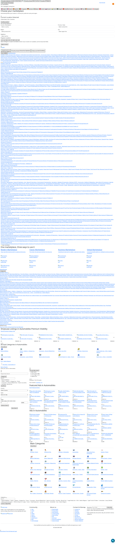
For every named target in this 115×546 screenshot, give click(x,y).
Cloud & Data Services (46, 239)
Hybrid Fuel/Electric (93, 89)
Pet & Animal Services (88, 136)
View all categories (4, 322)
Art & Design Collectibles (26, 76)
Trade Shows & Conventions (75, 191)
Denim (16, 120)
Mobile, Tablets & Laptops (7, 196)
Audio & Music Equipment (7, 150)
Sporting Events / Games (67, 277)
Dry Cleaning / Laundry (86, 135)
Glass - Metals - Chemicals (34, 113)
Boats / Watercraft (6, 97)
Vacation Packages (35, 232)
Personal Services (6, 211)
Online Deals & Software (76, 136)
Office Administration (68, 103)
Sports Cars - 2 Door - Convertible (49, 86)
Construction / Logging (93, 112)
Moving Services (15, 243)
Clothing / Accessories (6, 119)
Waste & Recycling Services (82, 176)
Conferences (4, 66)
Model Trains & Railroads (26, 79)
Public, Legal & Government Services (10, 218)
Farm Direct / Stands (101, 139)
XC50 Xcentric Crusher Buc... (7, 338)
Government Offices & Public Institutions (48, 219)
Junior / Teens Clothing (24, 120)
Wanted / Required (33, 170)
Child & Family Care (18, 203)
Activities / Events (5, 63)
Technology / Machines (23, 209)
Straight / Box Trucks (81, 169)
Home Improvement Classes (100, 146)
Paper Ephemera (75, 79)
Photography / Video (109, 113)
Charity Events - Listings (7, 116)
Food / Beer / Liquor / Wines (41, 107)
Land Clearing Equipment (79, 193)
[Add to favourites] (18, 337)
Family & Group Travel (57, 231)
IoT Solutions (12, 241)
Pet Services (22, 205)
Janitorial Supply (77, 208)
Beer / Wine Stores (5, 139)
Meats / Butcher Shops (20, 140)
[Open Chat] (113, 540)
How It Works (55, 512)
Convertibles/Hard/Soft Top (56, 89)
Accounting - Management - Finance (9, 182)
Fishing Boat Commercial (36, 99)
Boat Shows (44, 65)
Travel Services (26, 232)
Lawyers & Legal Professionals (14, 221)
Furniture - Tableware (26, 163)
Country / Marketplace (6, 25)
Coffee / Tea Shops (50, 139)
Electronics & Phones (97, 135)
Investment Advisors (53, 160)
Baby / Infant (10, 120)
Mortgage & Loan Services (65, 160)
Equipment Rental (24, 153)
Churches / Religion (65, 65)
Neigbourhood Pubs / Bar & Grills (44, 140)
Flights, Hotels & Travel (20, 136)
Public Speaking (37, 148)
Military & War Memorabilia (73, 285)
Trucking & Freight (40, 243)
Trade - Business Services (85, 185)
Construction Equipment (7, 125)
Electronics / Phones (104, 112)
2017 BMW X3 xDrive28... (78, 438)
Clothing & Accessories (49, 135)
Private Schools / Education (25, 148)
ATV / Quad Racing (5, 201)
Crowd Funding (55, 513)
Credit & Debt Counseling (21, 160)
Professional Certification (41, 143)
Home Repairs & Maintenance (71, 203)
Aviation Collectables (63, 76)
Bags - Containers (49, 112)
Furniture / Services (53, 107)
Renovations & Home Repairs (82, 129)
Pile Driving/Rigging (15, 195)
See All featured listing (34, 387)
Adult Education (17, 146)
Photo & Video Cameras (49, 150)
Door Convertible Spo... (92, 438)
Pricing (76, 515)
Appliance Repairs (5, 173)
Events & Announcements (35, 153)
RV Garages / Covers (72, 225)
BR (6, 40)
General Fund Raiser (50, 118)
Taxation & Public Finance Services (73, 222)
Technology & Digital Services (8, 238)
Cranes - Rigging (31, 193)
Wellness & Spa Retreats (46, 232)
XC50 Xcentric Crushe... (49, 396)
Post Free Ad (102, 2)
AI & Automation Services (7, 239)
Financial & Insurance (6, 159)
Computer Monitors (30, 150)
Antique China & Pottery (65, 75)
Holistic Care (19, 212)
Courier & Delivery (5, 243)
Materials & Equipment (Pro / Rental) (103, 235)
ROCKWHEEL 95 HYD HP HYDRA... (84, 338)
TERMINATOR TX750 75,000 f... (45, 338)
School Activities (96, 67)
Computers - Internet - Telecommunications (12, 183)
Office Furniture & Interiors (89, 208)
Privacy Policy (55, 510)
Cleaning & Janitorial (15, 173)
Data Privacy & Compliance (68, 239)
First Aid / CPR (89, 146)
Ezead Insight (55, 509)
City (59, 29)
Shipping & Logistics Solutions (27, 243)
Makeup (33, 96)
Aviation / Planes (5, 92)
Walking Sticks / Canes (61, 82)
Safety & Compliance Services (67, 176)
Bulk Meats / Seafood (39, 139)
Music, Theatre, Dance (26, 188)
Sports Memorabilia (6, 80)
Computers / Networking (80, 112)
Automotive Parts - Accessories (9, 87)
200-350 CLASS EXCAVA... (49, 406)
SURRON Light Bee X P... (34, 438)
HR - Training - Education (29, 183)
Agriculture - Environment (38, 182)
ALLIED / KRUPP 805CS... (63, 396)
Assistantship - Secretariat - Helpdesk (54, 182)
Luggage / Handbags (43, 120)
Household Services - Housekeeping (45, 183)
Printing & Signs (59, 132)
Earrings (9, 179)
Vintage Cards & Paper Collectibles (92, 80)
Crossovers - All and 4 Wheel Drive (38, 85)
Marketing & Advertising (56, 103)
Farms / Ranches (28, 228)
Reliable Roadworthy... (63, 429)
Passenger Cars (108, 89)
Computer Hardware (19, 150)
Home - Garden (57, 113)
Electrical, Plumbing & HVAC (33, 129)
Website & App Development (47, 241)
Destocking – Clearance (58, 235)
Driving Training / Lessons (78, 146)
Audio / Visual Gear (22, 215)
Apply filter (7, 503)
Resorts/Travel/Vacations (29, 115)
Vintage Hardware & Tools (8, 82)
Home (32, 510)
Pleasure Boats (88, 99)
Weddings (96, 191)
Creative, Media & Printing (7, 130)
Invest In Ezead (55, 520)
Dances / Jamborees (22, 66)
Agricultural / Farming (16, 106)
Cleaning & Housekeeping (26, 235)
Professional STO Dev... (63, 419)
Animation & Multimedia (7, 132)
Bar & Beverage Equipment (20, 208)
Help (32, 509)
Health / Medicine (63, 107)
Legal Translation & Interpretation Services (32, 221)
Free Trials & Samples (31, 136)
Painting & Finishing (69, 129)
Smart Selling (55, 515)
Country (2, 388)
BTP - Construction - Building (82, 182)
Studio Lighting (94, 215)
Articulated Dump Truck (7, 193)
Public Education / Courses (85, 67)
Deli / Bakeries (71, 139)
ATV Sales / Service (5, 106)
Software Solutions (34, 241)
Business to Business (6, 110)
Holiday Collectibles (97, 77)
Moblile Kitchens (31, 140)
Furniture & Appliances (6, 162)
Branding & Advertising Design (21, 132)
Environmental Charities (38, 118)
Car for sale (60, 437)
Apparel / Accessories (27, 106)
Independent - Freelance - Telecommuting (64, 183)
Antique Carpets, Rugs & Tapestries (50, 75)
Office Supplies (100, 208)
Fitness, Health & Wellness (7, 136)
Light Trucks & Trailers (95, 85)
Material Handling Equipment (9, 109)
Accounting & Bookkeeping (7, 103)
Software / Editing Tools (84, 215)
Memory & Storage (53, 215)
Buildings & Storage (14, 153)
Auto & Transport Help (6, 203)
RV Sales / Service (57, 109)
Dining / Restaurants (80, 139)
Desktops (38, 123)
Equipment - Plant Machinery (8, 113)
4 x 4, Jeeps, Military (6, 89)
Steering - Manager (54, 185)
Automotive (37, 106)
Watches (46, 179)
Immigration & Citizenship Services (67, 219)
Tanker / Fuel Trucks (92, 169)
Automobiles (4, 83)
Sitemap (77, 510)
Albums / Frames (12, 215)
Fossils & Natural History (49, 77)
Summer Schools (57, 148)
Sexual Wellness (48, 96)
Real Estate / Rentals (67, 109)
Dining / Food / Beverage (7, 138)
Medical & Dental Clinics (42, 166)
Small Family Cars (36, 86)
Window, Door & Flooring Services (84, 173)
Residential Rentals (76, 228)
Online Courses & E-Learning (27, 143)
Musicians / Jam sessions (38, 67)
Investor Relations (79, 520)
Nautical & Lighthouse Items (63, 79)
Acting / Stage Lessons (6, 146)
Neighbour (3, 34)
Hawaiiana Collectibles (85, 77)
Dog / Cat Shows (32, 66)
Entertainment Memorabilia (25, 77)
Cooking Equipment (49, 208)
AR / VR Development (19, 239)
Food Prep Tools (68, 208)
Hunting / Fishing (73, 107)
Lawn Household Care (98, 107)
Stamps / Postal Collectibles (18, 80)
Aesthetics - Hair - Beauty (25, 182)
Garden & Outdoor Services (71, 235)
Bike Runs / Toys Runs (24, 65)
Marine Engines (54, 99)
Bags (2, 158)
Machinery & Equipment (7, 155)
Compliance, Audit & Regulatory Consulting (11, 219)
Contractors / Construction (91, 106)
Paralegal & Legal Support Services (35, 222)
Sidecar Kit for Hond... (92, 419)
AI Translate (10, 2)
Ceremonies (10, 191)
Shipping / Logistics (78, 109)
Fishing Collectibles (37, 77)
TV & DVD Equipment (83, 150)
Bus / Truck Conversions (17, 225)
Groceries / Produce (42, 136)
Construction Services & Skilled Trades (10, 128)
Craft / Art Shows (12, 66)
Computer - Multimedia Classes (64, 146)
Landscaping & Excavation (57, 129)
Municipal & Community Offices (92, 221)
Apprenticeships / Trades (27, 146)
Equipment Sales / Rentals (19, 107)
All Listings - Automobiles (9, 364)
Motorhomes (55, 225)
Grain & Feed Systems (81, 153)
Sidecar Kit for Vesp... (77, 419)
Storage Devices (83, 123)
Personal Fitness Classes (12, 148)
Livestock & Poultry (108, 153)
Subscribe (109, 507)
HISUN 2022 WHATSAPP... (107, 438)
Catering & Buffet (31, 208)
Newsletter (89, 507)
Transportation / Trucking (99, 109)
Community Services (91, 65)
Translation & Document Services (94, 103)
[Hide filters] (1, 371)
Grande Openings (85, 66)
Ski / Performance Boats (104, 99)
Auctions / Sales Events (13, 65)
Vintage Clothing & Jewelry (41, 288)
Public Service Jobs (25, 185)
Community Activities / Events (78, 65)
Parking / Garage (66, 228)
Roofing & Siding (94, 129)
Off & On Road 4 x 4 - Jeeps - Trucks (23, 86)
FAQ (53, 516)
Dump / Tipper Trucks (20, 169)
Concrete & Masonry (20, 129)
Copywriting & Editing (34, 132)
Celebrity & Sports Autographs (92, 76)
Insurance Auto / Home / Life (85, 107)
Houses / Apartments (38, 228)
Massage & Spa (37, 212)
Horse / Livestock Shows (7, 67)
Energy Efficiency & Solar (7, 176)
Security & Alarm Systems (69, 173)
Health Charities (59, 118)
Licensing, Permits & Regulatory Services (53, 221)
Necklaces (36, 179)
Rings (41, 179)
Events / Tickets (107, 135)
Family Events (35, 191)
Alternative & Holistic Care (7, 166)
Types (2, 392)
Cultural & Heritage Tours (44, 231)
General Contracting (45, 129)
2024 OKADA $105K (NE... (35, 406)
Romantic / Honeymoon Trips (85, 231)
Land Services (90, 153)
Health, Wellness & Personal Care (9, 165)
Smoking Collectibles (108, 79)
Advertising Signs (5, 75)
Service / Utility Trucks (70, 169)
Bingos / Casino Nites (35, 65)
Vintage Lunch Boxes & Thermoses (24, 82)
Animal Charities (5, 118)
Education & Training (6, 142)
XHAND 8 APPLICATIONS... (78, 406)
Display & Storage (59, 208)
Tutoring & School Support (39, 188)
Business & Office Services (7, 102)
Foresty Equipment (67, 193)
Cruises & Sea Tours (33, 231)
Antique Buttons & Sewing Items (33, 75)
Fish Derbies (40, 66)
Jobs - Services (5, 180)
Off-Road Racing (63, 201)
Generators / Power (46, 225)
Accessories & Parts (6, 225)
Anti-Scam (54, 518)
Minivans (101, 89)
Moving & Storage (38, 173)
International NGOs (69, 118)
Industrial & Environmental (7, 175)
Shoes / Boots (61, 120)
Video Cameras (102, 215)
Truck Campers (108, 225)
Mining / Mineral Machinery (102, 193)
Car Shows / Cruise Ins (54, 65)
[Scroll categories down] (2, 62)
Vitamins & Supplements (65, 96)
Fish (18, 72)
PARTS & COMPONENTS (45, 126)
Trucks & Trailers (73, 126)
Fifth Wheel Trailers (36, 225)
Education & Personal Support (44, 203)
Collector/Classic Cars (43, 89)
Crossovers (66, 89)
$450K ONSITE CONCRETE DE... (65, 338)
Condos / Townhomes (17, 228)
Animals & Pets (5, 70)
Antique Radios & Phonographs (102, 75)
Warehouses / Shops (105, 228)
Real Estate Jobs (34, 185)
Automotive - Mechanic (69, 182)
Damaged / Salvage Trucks (7, 169)
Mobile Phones (30, 198)
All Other (14, 89)
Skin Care (56, 96)
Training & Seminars (87, 191)
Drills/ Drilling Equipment (49, 193)
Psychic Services (61, 212)
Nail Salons (53, 212)
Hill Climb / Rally (39, 201)
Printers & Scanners (61, 150)
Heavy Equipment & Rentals (34, 176)
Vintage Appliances (49, 80)
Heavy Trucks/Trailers (47, 113)
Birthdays (3, 191)
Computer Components (29, 123)
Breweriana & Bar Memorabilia (76, 76)
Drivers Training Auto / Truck (105, 106)
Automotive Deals (16, 135)
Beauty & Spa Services (19, 166)
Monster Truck (55, 201)
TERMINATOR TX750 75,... (107, 396)
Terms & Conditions (56, 519)
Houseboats (46, 99)
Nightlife (54, 191)
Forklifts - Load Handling (21, 113)
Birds (2, 72)
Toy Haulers (92, 225)
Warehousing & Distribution (60, 243)
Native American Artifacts (49, 79)
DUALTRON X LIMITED (106, 428)
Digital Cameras (31, 215)
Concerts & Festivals (19, 191)
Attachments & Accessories (20, 193)
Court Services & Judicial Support (30, 219)
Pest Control (46, 173)
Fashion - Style (5, 156)
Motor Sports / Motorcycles (24, 109)
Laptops (23, 198)
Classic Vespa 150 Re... (106, 419)
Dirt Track (20, 201)
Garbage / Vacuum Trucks (32, 169)
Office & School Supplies (63, 136)
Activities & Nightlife (6, 135)
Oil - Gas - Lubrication (97, 113)
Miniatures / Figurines (13, 79)
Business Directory (6, 105)
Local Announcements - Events (8, 189)
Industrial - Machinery (67, 113)
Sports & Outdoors (62, 191)
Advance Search (4, 405)
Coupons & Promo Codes (73, 135)
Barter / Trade (4, 153)
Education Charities (27, 118)
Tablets (50, 198)
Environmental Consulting (20, 176)
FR (9, 40)
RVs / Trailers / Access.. (6, 115)
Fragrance (21, 96)
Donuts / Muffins (90, 139)
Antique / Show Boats (6, 99)
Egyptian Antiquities (13, 77)
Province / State (61, 25)
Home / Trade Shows (108, 66)
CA (1, 40)
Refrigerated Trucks (59, 169)
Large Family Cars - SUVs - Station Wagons (78, 85)
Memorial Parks (46, 212)
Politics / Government (62, 67)
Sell (32, 512)
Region (2, 29)
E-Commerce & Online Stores (82, 239)
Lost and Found (27, 67)
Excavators (59, 193)
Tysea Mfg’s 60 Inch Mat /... (102, 338)
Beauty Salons (12, 212)
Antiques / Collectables (7, 73)
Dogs (14, 72)
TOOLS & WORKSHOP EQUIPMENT (60, 126)
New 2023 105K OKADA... (35, 396)
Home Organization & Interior (86, 235)
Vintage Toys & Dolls (38, 82)
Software (76, 123)
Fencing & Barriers (58, 153)
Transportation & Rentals (15, 232)
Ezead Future (34, 518)
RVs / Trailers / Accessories (8, 223)
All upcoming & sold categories (10, 62)
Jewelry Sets (29, 179)
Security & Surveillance (72, 150)
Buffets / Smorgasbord (16, 139)
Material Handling (90, 193)
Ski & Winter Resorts (97, 231)
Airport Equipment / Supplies (15, 93)
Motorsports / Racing (6, 199)
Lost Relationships (18, 67)
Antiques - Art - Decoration (7, 163)
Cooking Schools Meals (61, 139)
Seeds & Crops (28, 155)
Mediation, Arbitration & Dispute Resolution (73, 221)
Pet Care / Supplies (47, 109)
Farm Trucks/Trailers (47, 153)
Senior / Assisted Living (87, 228)
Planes (25, 93)
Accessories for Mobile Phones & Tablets (10, 198)
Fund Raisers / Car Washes (63, 66)
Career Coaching (5, 143)
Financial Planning (33, 160)
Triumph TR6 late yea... (49, 429)
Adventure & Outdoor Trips (7, 231)
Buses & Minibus (5, 85)
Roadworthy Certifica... (78, 429)
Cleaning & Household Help (30, 203)
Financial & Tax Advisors (31, 103)
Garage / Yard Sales (75, 66)
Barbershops (4, 212)
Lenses (46, 215)
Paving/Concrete (5, 195)
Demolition (39, 193)
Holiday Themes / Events (96, 66)
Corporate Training (15, 143)
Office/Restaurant (87, 113)
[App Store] (10, 513)
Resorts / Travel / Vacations (8, 229)
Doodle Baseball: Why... (92, 429)
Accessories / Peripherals (7, 123)
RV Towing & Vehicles (83, 225)
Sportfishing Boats (6, 100)
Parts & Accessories (18, 155)
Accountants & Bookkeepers (8, 160)
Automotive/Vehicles (29, 112)
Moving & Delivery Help (85, 203)
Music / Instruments (38, 79)
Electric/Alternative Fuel (76, 89)
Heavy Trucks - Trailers (7, 168)
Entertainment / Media (6, 107)
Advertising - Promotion (7, 112)
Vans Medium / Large (38, 90)
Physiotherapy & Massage (69, 166)
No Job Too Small (5, 202)
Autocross (14, 201)
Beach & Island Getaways (21, 231)
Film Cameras (39, 215)
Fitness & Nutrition (31, 166)
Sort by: (34, 370)
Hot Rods (85, 89)
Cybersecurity (56, 239)
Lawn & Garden (99, 153)
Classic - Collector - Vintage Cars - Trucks (19, 85)
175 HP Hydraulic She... (106, 406)
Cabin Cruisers (16, 99)
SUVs (2, 90)
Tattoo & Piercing (84, 212)
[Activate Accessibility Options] (113, 4)
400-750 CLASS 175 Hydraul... (26, 338)
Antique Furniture (89, 75)
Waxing (91, 212)
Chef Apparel (40, 208)
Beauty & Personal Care (37, 135)
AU (4, 40)
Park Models (63, 225)
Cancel (2, 503)
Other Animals (24, 72)
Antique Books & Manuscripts (17, 75)
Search (32, 515)
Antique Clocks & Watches (78, 75)
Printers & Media (63, 215)
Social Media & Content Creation (72, 132)
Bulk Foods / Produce (28, 139)
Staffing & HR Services (80, 103)
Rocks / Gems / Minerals (96, 79)
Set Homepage (34, 520)
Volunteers (23, 69)
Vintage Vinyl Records (49, 82)
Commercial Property (6, 228)
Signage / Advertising (11, 209)
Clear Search (14, 408)
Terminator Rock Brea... (49, 438)
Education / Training (6, 145)
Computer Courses (6, 188)
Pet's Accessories (32, 72)
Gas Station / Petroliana (73, 77)
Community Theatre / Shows (103, 65)
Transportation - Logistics (98, 185)
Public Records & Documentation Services (55, 222)
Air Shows (4, 65)
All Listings (77, 513)
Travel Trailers (100, 225)
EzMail (32, 513)
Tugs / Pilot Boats (15, 100)
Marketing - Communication (99, 183)
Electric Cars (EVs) (51, 85)
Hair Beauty (27, 96)
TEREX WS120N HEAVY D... (78, 396)
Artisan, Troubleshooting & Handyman (10, 235)
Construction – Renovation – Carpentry (42, 235)
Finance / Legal (30, 107)
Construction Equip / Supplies (76, 106)
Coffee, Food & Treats (61, 135)
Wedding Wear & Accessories (16, 158)
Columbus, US (39, 382)
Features (33, 516)
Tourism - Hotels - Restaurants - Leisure (69, 185)
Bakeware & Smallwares (7, 208)
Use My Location (5, 22)
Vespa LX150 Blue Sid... (49, 419)
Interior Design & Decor (27, 173)
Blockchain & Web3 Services (33, 239)
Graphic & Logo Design (96, 239)
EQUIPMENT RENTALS (23, 126)
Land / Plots (47, 228)
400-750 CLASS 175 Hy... (92, 396)
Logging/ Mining (5, 192)
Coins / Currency (104, 76)
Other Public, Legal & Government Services (16, 222)
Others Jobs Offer (15, 185)
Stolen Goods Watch (14, 69)
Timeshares (97, 228)
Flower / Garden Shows (50, 66)
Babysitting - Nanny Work (96, 182)
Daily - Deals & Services (7, 133)
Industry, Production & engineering (83, 183)
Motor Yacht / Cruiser (77, 99)
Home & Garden (52, 136)
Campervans (27, 225)
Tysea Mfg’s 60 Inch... (92, 406)
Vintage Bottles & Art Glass (61, 80)
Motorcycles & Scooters (8, 86)
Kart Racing (47, 201)
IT (11, 40)
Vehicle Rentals (49, 243)
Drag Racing (26, 201)
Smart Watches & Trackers (41, 198)
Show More (3, 347)
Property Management (56, 173)
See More (3, 385)
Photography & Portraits (100, 136)
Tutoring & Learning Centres (55, 143)
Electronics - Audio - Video (7, 149)
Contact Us (77, 509)
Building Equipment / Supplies (47, 106)
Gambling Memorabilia (61, 77)
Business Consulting (20, 103)
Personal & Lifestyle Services (12, 205)
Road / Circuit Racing (73, 201)
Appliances (17, 163)
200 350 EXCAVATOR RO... (63, 406)
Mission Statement (79, 519)
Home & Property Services (7, 172)
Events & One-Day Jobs (58, 203)
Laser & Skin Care (28, 212)
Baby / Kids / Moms (26, 135)
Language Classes (15, 188)
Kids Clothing (34, 120)
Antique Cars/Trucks (22, 89)
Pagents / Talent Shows (51, 67)
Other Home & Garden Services (23, 236)
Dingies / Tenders (25, 99)
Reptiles (40, 72)
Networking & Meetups (46, 191)
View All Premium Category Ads (8, 331)
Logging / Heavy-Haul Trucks (46, 169)
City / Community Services (62, 106)
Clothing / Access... (69, 112)
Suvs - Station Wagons (64, 86)
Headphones (39, 150)
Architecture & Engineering (7, 129)
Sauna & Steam (70, 212)
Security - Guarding (44, 185)
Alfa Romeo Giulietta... (34, 419)
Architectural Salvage (14, 76)
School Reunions (105, 67)
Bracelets (3, 179)
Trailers (11, 170)
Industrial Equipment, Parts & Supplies (50, 176)
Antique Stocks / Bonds (104, 282)
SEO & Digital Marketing (22, 241)
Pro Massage (40, 96)
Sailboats (95, 99)
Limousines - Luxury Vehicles (97, 291)
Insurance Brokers (43, 160)
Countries (77, 512)
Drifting (32, 201)
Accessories (4, 93)
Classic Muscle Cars (33, 89)
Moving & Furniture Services (8, 236)
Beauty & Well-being (6, 95)
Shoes (7, 158)
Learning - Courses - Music (7, 186)
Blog (32, 519)
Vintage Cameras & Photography (76, 80)
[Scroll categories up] (1, 62)
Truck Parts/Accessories (26, 90)
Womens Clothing (69, 120)
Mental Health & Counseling (55, 166)
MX (13, 40)
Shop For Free (78, 518)
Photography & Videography (47, 132)
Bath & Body (4, 96)
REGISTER (13, 53)
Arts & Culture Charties (16, 118)
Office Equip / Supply (36, 109)
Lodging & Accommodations (70, 231)
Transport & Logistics (6, 242)
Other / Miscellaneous (97, 203)
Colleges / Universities (50, 146)
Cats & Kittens (8, 72)
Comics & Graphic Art (94, 284)
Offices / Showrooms (56, 228)
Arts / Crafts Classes (39, 146)
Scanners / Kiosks (72, 215)
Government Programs (69, 153)
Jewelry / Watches (77, 113)
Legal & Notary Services (44, 103)
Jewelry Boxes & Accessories (19, 179)
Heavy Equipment (34, 126)
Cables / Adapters (18, 123)
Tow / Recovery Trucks (103, 169)
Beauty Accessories (13, 96)
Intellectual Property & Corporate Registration (87, 219)
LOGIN (9, 53)
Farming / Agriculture (6, 152)
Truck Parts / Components (21, 170)
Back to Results (4, 367)
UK (18, 40)
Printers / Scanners (68, 123)
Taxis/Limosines (16, 90)
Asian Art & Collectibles (39, 76)
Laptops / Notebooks (47, 123)
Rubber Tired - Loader (26, 195)
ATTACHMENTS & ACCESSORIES (9, 126)
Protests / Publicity (73, 67)
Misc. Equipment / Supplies (65, 99)
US (16, 40)
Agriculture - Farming (18, 112)
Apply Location (4, 44)
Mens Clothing (53, 120)
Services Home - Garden (7, 233)
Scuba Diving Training (47, 148)
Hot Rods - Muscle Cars (62, 85)
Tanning (76, 212)
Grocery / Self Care (9, 140)
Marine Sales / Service (80, 312)
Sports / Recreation (88, 109)
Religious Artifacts (85, 79)
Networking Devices (58, 123)
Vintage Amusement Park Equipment (34, 80)
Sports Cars (8, 90)
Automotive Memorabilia (51, 76)
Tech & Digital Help (31, 205)
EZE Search (77, 516)
